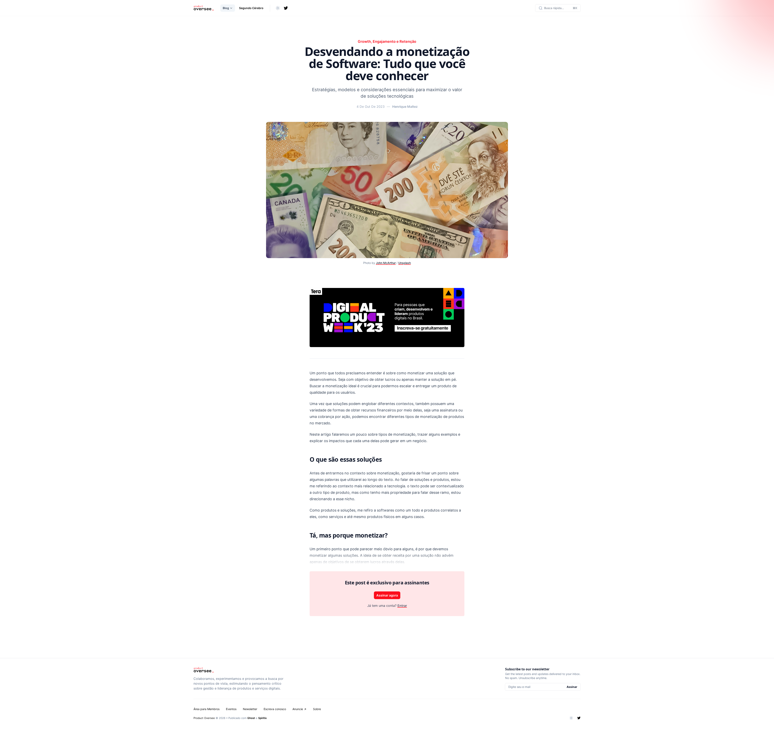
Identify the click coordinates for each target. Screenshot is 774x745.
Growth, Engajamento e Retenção (387, 41)
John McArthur (386, 263)
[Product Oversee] (204, 8)
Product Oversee (204, 718)
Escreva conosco (275, 709)
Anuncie (297, 709)
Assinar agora (387, 595)
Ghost (251, 718)
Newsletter (250, 709)
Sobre (317, 709)
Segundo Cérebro (251, 8)
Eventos (231, 709)
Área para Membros (207, 709)
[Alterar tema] (277, 8)
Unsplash (404, 263)
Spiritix (262, 718)
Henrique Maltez (405, 107)
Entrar (402, 606)
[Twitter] (285, 8)
